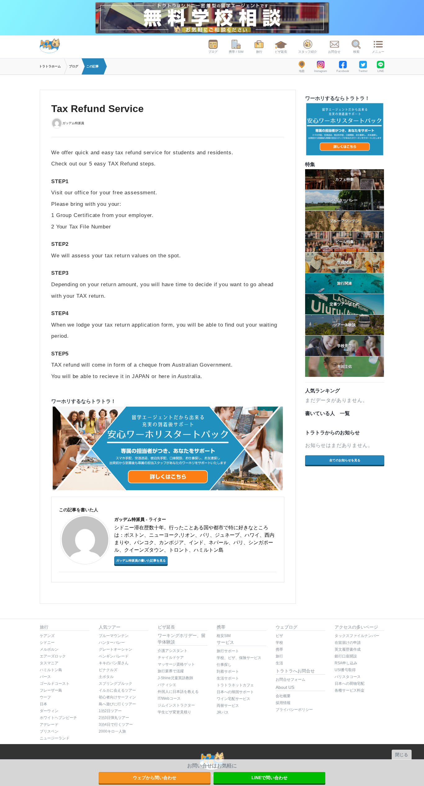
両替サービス (228, 705)
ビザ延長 (281, 51)
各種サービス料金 (349, 690)
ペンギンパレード (114, 656)
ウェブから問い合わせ (154, 777)
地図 (301, 71)
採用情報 (283, 703)
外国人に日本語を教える (178, 691)
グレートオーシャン (115, 649)
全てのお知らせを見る (344, 460)
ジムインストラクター (176, 705)
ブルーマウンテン (114, 636)
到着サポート (228, 671)
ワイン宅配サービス (233, 699)
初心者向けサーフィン (117, 697)
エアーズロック (53, 656)
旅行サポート (228, 651)
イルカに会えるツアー (117, 690)
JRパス (223, 712)
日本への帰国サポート (235, 692)
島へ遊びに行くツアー (117, 704)
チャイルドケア (171, 657)
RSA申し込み (346, 663)
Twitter (363, 71)
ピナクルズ (108, 670)
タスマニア (49, 663)
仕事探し (224, 664)
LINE (380, 71)
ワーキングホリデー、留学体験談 (181, 638)
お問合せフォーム (290, 679)
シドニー (47, 642)
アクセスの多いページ (356, 627)
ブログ (213, 51)
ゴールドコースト (55, 683)
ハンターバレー (112, 642)
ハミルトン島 (51, 670)
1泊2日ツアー (110, 711)
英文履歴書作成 (348, 649)
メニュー (378, 51)
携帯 (221, 627)
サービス (225, 642)
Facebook (342, 71)
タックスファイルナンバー (357, 636)
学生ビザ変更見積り (174, 712)
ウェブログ (286, 627)
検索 (356, 51)
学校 (279, 642)
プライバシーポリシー (294, 709)
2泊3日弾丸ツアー (114, 718)
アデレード (49, 724)
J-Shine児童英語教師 (175, 678)
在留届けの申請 (348, 642)
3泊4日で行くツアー (116, 724)
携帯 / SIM (236, 51)
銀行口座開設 (346, 656)
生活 (279, 663)
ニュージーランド (55, 738)
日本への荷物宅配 (349, 683)
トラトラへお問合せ (295, 670)
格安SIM (224, 636)
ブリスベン (49, 731)
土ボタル (106, 677)
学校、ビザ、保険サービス (239, 658)
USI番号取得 (345, 670)
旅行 (259, 51)
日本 (43, 704)
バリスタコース (348, 677)
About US (285, 687)
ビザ (279, 636)
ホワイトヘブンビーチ (58, 718)
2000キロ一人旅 (112, 731)
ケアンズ (47, 636)
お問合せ (334, 51)
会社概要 (283, 696)
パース (45, 677)
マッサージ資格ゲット (176, 664)
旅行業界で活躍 (171, 671)
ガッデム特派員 (73, 122)
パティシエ (167, 685)
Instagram (320, 71)
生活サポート (228, 678)
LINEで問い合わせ (269, 777)
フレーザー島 (51, 690)
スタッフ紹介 (307, 51)
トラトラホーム (50, 66)
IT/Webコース (169, 698)
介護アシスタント (172, 650)
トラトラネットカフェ (235, 685)
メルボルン (49, 649)
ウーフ (45, 697)
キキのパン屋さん (114, 663)
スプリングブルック (115, 683)
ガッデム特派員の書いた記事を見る (141, 560)
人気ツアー (109, 627)
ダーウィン (49, 711)
